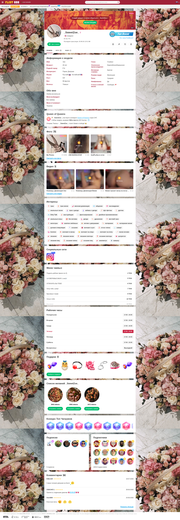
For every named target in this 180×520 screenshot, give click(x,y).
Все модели (5, 6)
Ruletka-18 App (66, 6)
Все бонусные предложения (39, 6)
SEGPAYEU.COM (51, 513)
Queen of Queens (83, 118)
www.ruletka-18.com (25, 513)
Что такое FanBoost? (127, 38)
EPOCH (44, 513)
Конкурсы (54, 6)
